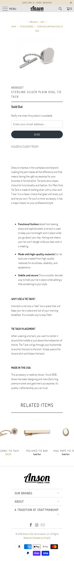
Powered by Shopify (41, 537)
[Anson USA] (37, 8)
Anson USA (28, 533)
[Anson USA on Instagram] (36, 525)
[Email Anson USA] (42, 525)
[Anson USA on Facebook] (30, 525)
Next (42, 22)
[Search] (61, 8)
